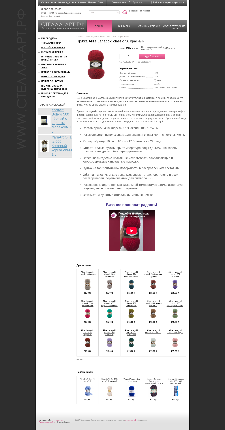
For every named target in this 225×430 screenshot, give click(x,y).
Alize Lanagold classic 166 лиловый (109, 332)
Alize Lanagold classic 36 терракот (87, 332)
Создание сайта (45, 420)
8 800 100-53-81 (51, 9)
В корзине (133, 11)
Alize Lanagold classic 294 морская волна (131, 274)
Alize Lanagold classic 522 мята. (153, 331)
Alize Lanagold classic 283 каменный (109, 274)
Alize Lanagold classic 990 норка (88, 273)
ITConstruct (58, 420)
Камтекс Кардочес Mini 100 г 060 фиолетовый (176, 381)
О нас (100, 2)
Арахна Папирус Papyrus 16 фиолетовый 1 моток (154, 381)
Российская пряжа (53, 47)
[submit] (117, 12)
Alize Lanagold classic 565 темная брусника (153, 274)
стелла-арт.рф (130, 420)
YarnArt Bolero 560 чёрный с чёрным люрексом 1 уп (62, 120)
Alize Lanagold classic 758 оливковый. (131, 303)
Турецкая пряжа (51, 43)
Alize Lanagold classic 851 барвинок (175, 274)
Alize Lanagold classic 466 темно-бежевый (153, 303)
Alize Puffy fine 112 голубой (88, 380)
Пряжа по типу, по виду (55, 72)
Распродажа (49, 38)
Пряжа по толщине (53, 76)
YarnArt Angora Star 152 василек (132, 380)
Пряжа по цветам (52, 81)
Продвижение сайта (46, 422)
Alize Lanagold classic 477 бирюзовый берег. (109, 303)
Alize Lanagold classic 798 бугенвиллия (87, 303)
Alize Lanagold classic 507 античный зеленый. (131, 333)
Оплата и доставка (67, 2)
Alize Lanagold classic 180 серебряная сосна (175, 303)
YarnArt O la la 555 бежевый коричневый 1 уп (62, 145)
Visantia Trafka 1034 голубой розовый (109, 380)
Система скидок (48, 2)
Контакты (82, 2)
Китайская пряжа (52, 52)
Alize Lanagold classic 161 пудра (175, 331)
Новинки (92, 2)
